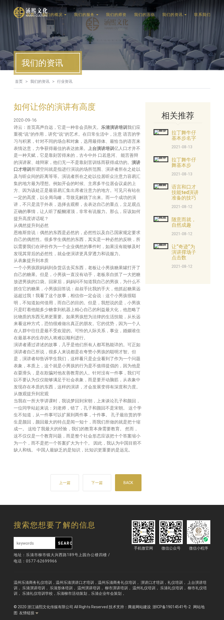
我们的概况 (53, 14)
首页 (30, 14)
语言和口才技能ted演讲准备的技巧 (185, 192)
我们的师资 (116, 14)
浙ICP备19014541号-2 (171, 607)
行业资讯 (64, 81)
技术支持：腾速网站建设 (130, 607)
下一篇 (97, 482)
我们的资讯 (173, 14)
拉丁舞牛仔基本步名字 (184, 135)
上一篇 (64, 482)
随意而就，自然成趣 (184, 222)
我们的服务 (85, 14)
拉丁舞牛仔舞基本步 (184, 162)
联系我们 (202, 14)
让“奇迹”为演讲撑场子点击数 (184, 252)
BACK (128, 482)
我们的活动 (144, 14)
